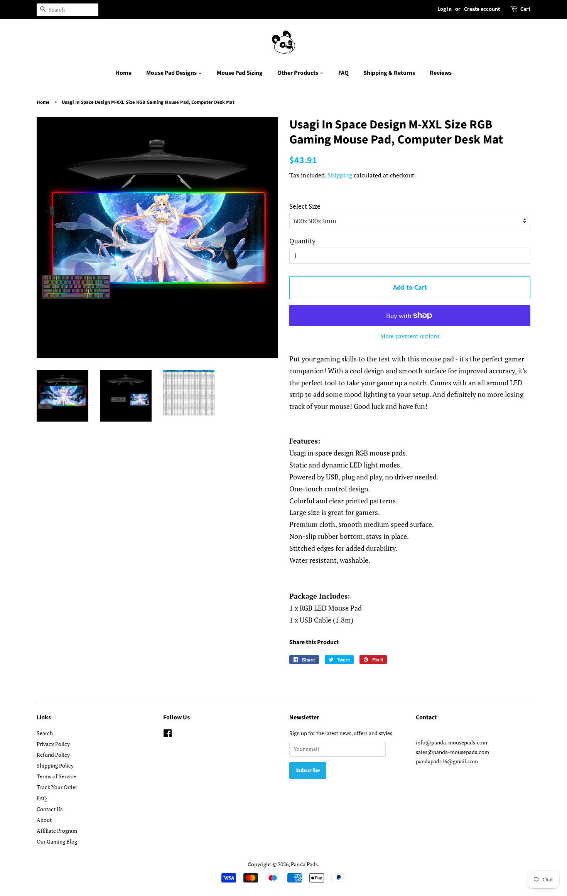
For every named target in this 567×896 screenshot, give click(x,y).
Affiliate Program (57, 830)
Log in (444, 9)
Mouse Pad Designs (172, 73)
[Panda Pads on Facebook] (167, 734)
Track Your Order (57, 787)
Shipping (339, 175)
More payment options (410, 336)
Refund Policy (53, 754)
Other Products (298, 73)
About (44, 819)
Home (123, 73)
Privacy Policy (53, 744)
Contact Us (49, 809)
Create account (482, 9)
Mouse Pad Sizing (240, 73)
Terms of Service (56, 776)
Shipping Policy (55, 765)
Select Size (305, 206)
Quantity (302, 240)
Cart (525, 9)
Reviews (441, 73)
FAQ (343, 73)
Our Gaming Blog (57, 841)
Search (45, 733)
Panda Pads (304, 864)
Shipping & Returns (389, 73)
